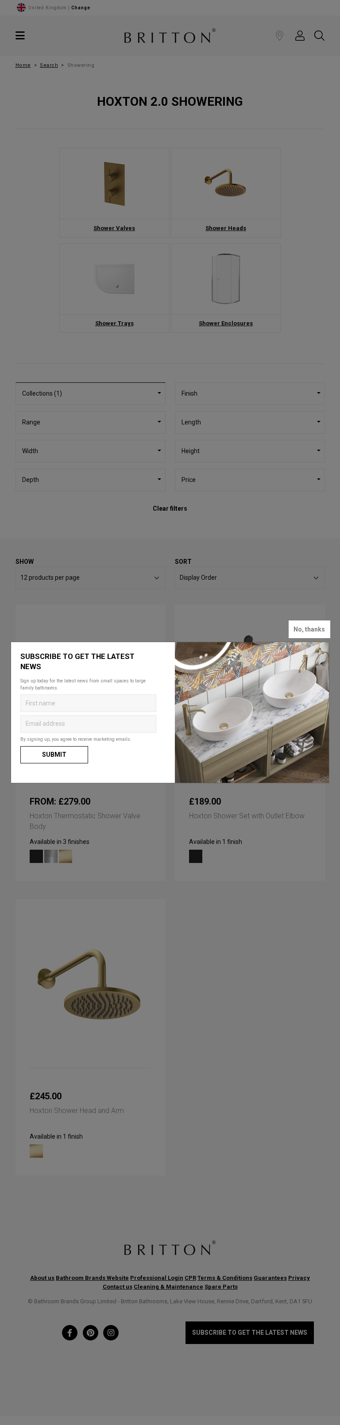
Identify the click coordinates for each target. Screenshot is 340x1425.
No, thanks (309, 629)
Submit (54, 754)
